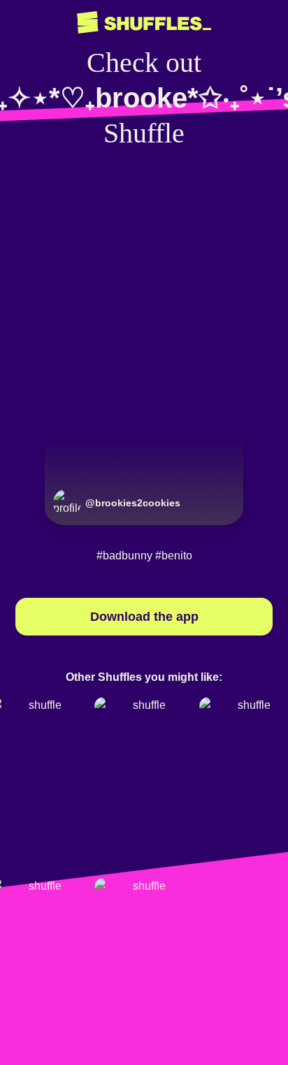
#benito (173, 555)
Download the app (144, 617)
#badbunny (124, 555)
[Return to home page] (144, 22)
